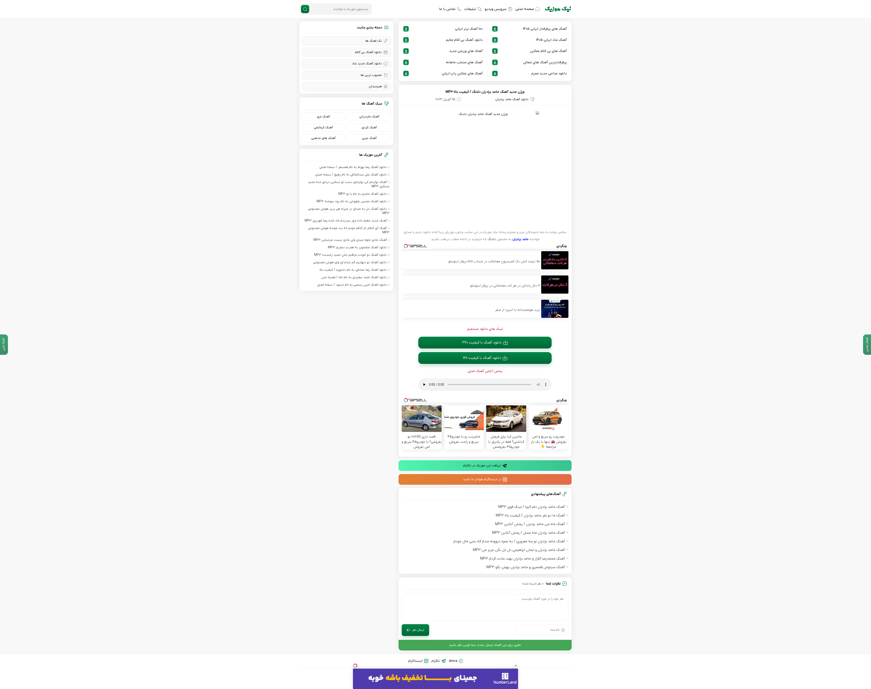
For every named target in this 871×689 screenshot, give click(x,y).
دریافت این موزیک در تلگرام (482, 465)
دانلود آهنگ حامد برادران (511, 99)
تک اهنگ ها (373, 41)
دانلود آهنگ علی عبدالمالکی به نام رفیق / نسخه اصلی (351, 175)
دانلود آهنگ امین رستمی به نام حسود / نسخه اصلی (352, 285)
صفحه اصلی (524, 9)
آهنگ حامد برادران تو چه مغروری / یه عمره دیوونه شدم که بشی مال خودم (509, 541)
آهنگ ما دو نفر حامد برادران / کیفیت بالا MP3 (530, 515)
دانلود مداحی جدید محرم (549, 73)
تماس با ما (447, 9)
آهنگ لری (323, 116)
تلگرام (435, 661)
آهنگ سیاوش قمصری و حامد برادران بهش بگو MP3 (525, 567)
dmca (453, 661)
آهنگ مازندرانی (369, 116)
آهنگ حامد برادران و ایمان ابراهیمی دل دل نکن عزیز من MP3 (519, 550)
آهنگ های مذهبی (323, 138)
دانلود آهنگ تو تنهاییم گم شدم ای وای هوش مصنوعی (350, 262)
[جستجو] (305, 9)
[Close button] (516, 665)
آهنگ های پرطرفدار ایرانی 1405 (545, 29)
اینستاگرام (415, 661)
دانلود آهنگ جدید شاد (367, 63)
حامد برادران (520, 239)
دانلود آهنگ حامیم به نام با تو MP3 (362, 194)
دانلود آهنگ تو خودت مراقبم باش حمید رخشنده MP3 (350, 255)
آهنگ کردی (369, 127)
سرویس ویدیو (495, 9)
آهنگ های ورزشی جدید (466, 51)
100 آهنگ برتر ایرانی (469, 29)
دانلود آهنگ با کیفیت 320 (482, 342)
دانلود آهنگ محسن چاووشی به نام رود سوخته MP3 (352, 201)
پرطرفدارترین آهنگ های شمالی (545, 62)
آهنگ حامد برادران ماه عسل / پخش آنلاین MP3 (528, 533)
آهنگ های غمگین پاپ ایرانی (462, 73)
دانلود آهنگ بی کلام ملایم (464, 40)
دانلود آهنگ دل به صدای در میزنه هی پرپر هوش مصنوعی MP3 (348, 211)
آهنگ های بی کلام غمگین (548, 51)
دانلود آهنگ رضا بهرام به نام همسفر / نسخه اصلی (353, 167)
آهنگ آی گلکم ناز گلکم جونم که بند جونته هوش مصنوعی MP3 (348, 230)
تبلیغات (470, 9)
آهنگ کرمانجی (323, 127)
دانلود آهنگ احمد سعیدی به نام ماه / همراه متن (354, 277)
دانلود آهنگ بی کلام (368, 52)
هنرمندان (375, 86)
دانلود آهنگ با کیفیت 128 (482, 358)
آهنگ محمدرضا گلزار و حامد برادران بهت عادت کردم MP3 (522, 558)
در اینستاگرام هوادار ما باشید (482, 479)
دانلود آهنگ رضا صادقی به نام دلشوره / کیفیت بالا (353, 270)
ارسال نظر (418, 630)
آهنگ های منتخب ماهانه (464, 62)
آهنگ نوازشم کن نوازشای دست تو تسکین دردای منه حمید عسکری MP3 (348, 184)
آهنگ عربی (369, 138)
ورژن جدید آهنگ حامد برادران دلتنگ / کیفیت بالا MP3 (484, 92)
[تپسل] (355, 665)
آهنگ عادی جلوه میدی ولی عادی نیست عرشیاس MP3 (350, 240)
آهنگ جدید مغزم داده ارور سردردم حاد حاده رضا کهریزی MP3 (346, 221)
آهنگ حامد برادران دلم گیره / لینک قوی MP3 (531, 507)
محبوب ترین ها (371, 75)
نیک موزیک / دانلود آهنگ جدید (558, 9)
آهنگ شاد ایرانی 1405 (551, 40)
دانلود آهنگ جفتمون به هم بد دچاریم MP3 (357, 247)
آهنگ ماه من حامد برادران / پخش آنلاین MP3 (530, 524)
